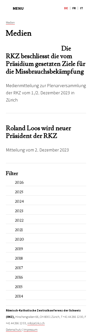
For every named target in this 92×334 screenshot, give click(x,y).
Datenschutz (14, 329)
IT (81, 8)
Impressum (31, 329)
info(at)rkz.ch (36, 323)
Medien (10, 22)
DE (66, 8)
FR (74, 8)
